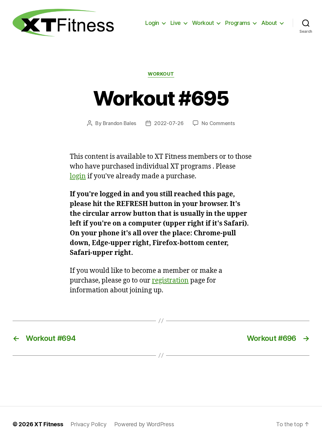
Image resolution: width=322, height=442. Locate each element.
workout (161, 74)
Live (175, 23)
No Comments (218, 123)
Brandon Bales (119, 123)
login (78, 176)
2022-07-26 (168, 123)
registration (170, 280)
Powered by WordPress (144, 424)
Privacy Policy (88, 424)
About (269, 23)
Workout (203, 23)
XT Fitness (48, 424)
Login (152, 23)
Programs (237, 23)
